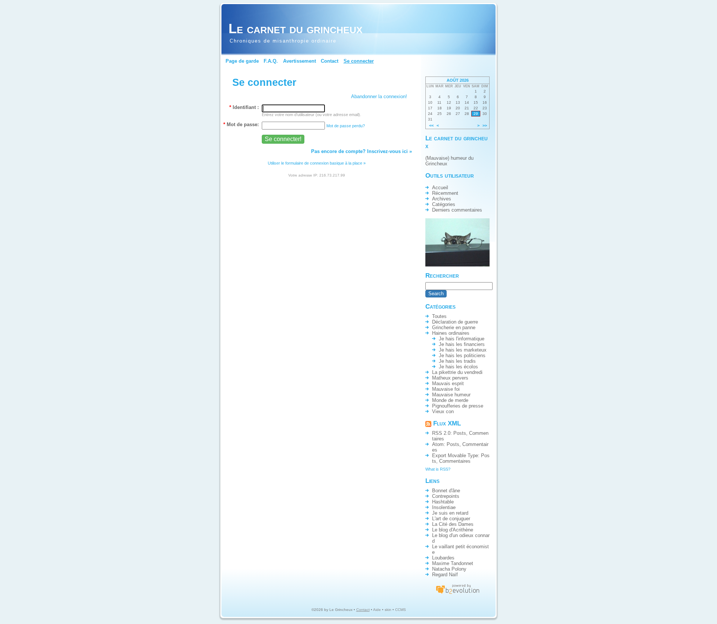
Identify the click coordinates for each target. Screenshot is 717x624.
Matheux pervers (450, 378)
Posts (459, 433)
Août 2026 (458, 80)
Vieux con (443, 411)
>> (484, 125)
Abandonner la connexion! (379, 96)
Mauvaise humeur (451, 394)
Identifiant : (244, 107)
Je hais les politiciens (462, 355)
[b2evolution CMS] (457, 593)
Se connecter (359, 61)
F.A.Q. (271, 61)
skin (388, 610)
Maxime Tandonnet (452, 563)
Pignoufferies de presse (457, 406)
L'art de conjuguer (451, 518)
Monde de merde (450, 400)
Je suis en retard (450, 513)
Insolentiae (444, 507)
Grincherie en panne (453, 327)
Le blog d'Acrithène (452, 530)
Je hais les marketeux (463, 350)
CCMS (400, 610)
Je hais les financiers (462, 344)
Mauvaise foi (446, 389)
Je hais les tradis (457, 361)
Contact (329, 61)
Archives (441, 199)
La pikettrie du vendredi (457, 372)
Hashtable (443, 502)
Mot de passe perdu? (345, 126)
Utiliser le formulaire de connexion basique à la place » (317, 163)
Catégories (443, 204)
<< (431, 125)
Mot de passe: (241, 124)
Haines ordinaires (450, 333)
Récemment (445, 193)
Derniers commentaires (457, 210)
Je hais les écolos (458, 366)
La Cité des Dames (453, 524)
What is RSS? (437, 469)
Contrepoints (445, 496)
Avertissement (299, 61)
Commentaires (455, 461)
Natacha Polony (449, 569)
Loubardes (443, 558)
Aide (377, 610)
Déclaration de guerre (455, 322)
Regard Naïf (445, 574)
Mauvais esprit (448, 383)
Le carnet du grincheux (296, 28)
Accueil (440, 187)
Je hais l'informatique (461, 338)
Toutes (439, 316)
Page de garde (242, 61)
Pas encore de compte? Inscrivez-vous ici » (361, 151)
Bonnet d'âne (446, 490)
